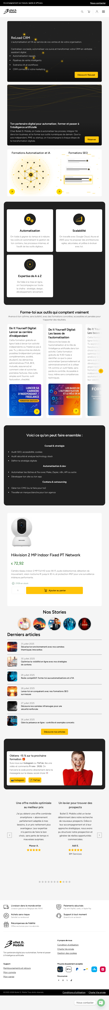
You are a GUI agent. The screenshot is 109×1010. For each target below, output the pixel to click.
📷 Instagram (17, 780)
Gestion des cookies (67, 953)
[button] (40, 882)
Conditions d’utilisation (74, 992)
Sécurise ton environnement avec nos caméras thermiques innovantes (42, 648)
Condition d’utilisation (68, 944)
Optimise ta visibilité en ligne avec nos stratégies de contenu (44, 663)
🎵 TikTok (35, 780)
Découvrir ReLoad (86, 74)
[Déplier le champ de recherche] (82, 11)
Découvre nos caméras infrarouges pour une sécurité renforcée (41, 707)
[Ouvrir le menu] (103, 11)
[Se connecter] (97, 11)
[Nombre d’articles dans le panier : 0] (89, 11)
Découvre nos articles (54, 731)
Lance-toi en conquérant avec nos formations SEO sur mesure (44, 693)
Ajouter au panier (57, 590)
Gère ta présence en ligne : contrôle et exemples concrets (47, 722)
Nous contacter (98, 3)
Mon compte (9, 972)
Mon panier (8, 976)
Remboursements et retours (17, 968)
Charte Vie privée (65, 949)
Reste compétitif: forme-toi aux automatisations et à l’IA (47, 678)
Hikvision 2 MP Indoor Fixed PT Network (45, 555)
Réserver (92, 139)
